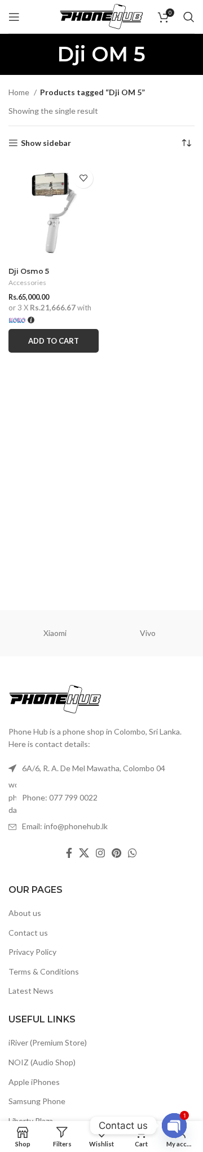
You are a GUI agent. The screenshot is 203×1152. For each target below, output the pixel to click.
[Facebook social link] (69, 852)
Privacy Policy (32, 952)
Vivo (148, 633)
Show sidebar (46, 143)
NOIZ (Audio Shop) (42, 1062)
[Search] (189, 17)
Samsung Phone (36, 1101)
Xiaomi (55, 633)
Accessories (27, 282)
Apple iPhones (34, 1082)
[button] (53, 341)
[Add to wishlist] (83, 178)
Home (19, 92)
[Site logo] (101, 15)
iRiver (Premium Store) (47, 1042)
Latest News (31, 990)
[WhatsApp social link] (132, 852)
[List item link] (101, 797)
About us (24, 913)
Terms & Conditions (43, 971)
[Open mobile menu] (14, 17)
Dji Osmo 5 (28, 271)
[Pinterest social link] (116, 852)
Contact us (28, 932)
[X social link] (84, 852)
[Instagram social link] (100, 852)
